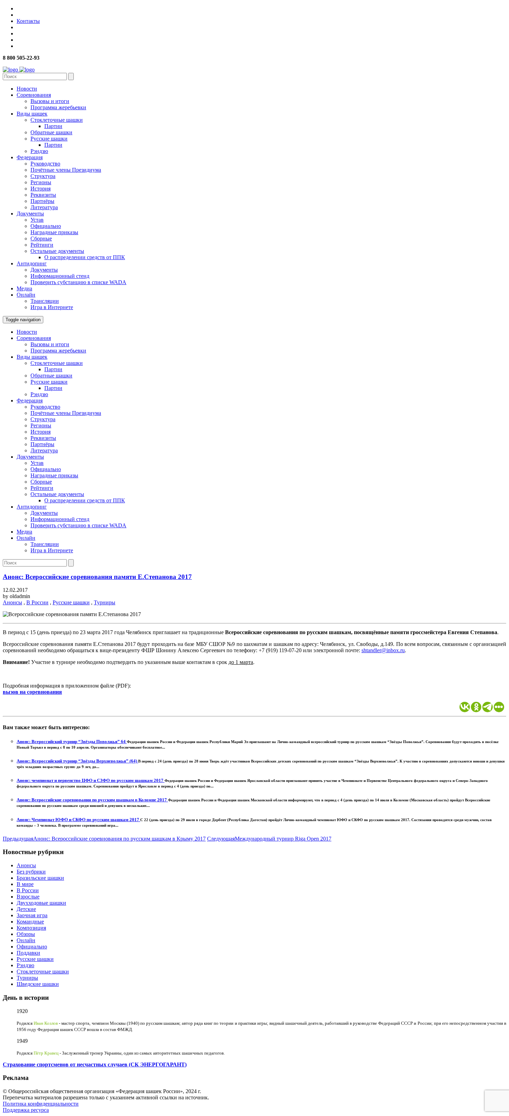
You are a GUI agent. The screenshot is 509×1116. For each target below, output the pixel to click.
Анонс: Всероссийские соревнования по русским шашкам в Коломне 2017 (92, 799)
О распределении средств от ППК (84, 257)
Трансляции (44, 301)
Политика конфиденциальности (41, 1104)
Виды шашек (32, 114)
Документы (30, 213)
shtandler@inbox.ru (383, 650)
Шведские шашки (38, 984)
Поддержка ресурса (26, 1110)
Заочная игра (32, 915)
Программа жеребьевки (58, 107)
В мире (25, 884)
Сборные (41, 238)
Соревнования (34, 95)
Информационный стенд (59, 276)
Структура (42, 176)
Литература (44, 207)
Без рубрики (31, 872)
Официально (45, 226)
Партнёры (42, 201)
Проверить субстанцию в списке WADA (78, 282)
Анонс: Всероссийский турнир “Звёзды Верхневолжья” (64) (77, 761)
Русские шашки (49, 139)
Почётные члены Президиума (65, 170)
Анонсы (12, 602)
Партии (53, 126)
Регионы (40, 182)
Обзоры (26, 934)
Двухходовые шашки (41, 903)
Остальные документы (57, 251)
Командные (30, 922)
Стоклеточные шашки (56, 120)
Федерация (30, 157)
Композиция (31, 928)
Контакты (28, 21)
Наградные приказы (54, 232)
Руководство (45, 164)
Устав (37, 220)
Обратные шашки (51, 132)
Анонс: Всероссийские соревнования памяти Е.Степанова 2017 (97, 576)
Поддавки (28, 953)
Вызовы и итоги (49, 101)
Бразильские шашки (40, 878)
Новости (27, 89)
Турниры (104, 602)
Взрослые (28, 897)
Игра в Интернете (51, 307)
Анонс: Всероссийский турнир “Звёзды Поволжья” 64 (72, 741)
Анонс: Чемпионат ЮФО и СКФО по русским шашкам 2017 (78, 819)
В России (37, 602)
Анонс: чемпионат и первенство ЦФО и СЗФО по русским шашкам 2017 (90, 780)
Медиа (24, 288)
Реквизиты (43, 195)
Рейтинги (41, 245)
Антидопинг (32, 263)
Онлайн (26, 295)
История (40, 188)
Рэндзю (39, 151)
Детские (26, 909)
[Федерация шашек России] (19, 70)
